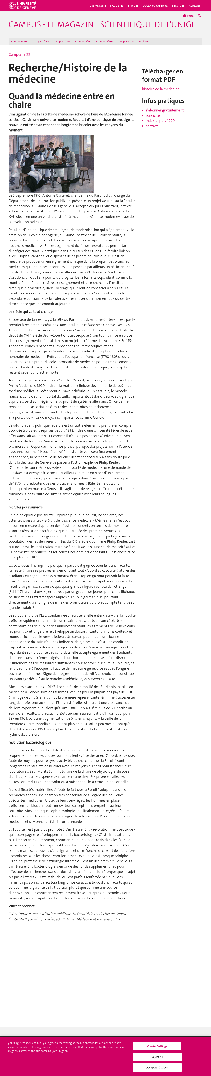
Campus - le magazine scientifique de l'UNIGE (102, 24)
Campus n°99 (19, 54)
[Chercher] (199, 15)
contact (152, 126)
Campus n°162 (62, 41)
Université (98, 5)
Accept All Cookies (157, 1067)
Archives (144, 41)
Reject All (157, 1057)
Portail (190, 16)
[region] (105, 1056)
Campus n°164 (19, 41)
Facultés (117, 5)
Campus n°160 (104, 41)
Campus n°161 (83, 41)
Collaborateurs (155, 5)
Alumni (194, 5)
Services (178, 5)
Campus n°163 (41, 41)
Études (133, 5)
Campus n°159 (126, 41)
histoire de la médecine (160, 88)
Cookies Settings (157, 1046)
